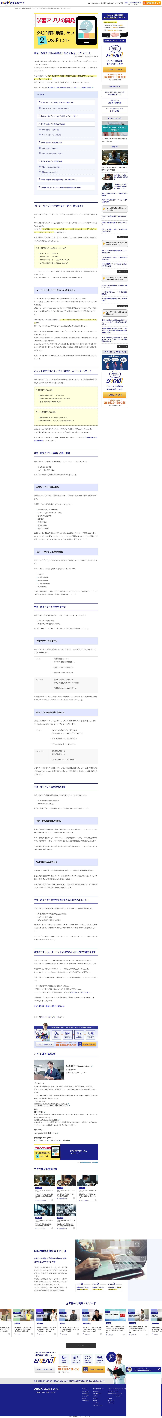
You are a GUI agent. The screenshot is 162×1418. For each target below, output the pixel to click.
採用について (111, 1403)
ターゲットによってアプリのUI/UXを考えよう (56, 108)
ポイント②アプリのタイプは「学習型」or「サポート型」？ (59, 116)
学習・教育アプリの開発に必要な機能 (53, 124)
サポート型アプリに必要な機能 (51, 135)
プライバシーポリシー (113, 1391)
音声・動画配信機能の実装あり (51, 167)
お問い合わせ (85, 1400)
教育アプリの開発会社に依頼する (52, 153)
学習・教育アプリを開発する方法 (51, 142)
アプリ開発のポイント (85, 1162)
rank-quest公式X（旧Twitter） (45, 1133)
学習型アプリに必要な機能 (50, 130)
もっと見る (81, 1345)
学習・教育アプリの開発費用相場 (51, 161)
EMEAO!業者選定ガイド (98, 1388)
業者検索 (103, 3)
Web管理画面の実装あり (50, 172)
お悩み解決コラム (97, 1393)
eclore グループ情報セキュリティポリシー (118, 1388)
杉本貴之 (78, 1065)
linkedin (66, 1140)
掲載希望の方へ (86, 1393)
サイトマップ (111, 1400)
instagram (43, 1140)
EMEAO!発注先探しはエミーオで (76, 1416)
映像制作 (95, 1395)
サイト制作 (95, 1403)
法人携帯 (95, 1398)
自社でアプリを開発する (50, 148)
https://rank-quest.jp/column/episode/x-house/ (51, 1105)
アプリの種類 (95, 1162)
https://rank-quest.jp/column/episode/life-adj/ (50, 1104)
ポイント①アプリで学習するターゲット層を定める (57, 102)
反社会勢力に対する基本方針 (115, 1393)
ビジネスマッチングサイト (49, 1017)
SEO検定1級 (39, 1112)
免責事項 (110, 1398)
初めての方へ (96, 3)
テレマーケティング (98, 1405)
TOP (89, 3)
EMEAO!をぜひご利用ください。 (80, 992)
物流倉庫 (95, 1400)
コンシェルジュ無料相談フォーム (116, 1395)
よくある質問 (119, 3)
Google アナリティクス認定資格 (46, 1120)
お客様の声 (110, 3)
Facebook (55, 1140)
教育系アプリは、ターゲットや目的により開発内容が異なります (61, 187)
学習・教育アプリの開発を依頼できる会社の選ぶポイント (59, 180)
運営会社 (84, 1398)
